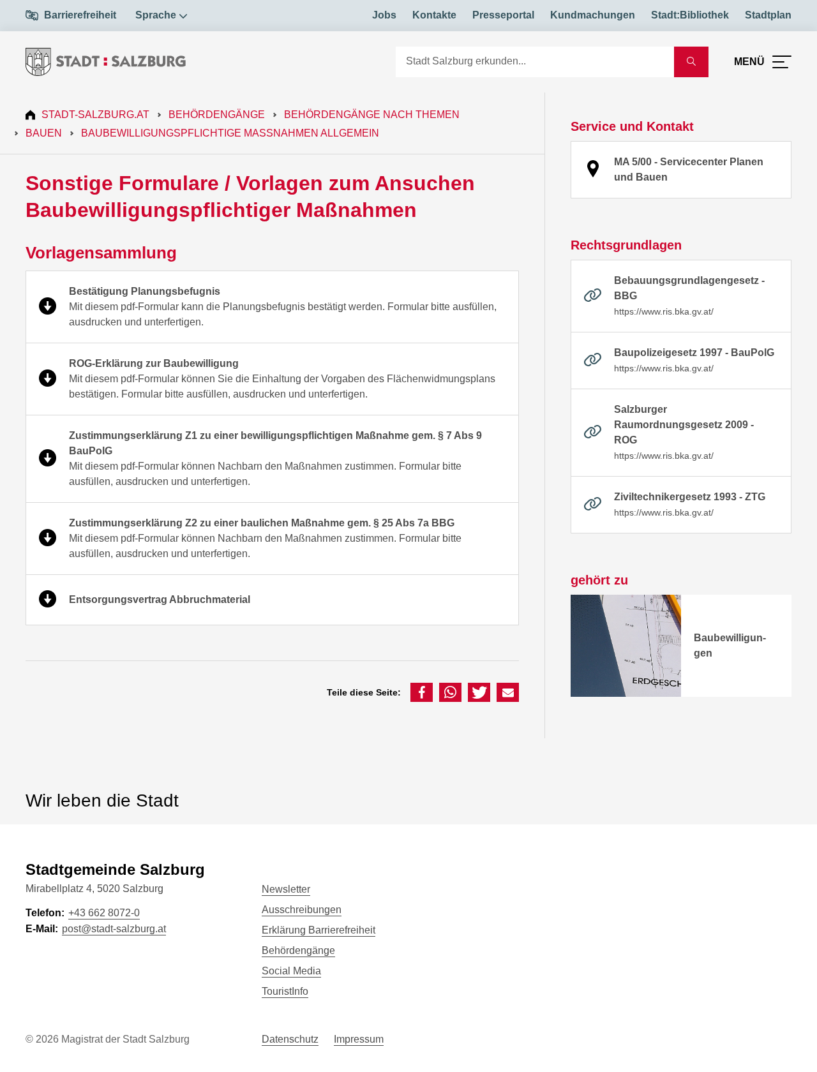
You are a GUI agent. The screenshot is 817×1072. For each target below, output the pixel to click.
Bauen (44, 133)
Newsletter (286, 889)
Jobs (384, 15)
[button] (421, 692)
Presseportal (503, 15)
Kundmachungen (592, 15)
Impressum (359, 1039)
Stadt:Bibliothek (690, 15)
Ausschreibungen (301, 909)
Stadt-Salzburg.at (95, 114)
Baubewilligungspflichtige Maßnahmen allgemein (230, 133)
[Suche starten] (691, 62)
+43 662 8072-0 (104, 912)
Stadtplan (768, 15)
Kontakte (434, 15)
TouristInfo (285, 991)
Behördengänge (217, 114)
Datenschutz (290, 1039)
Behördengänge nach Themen (372, 114)
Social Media (291, 970)
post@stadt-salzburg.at (114, 928)
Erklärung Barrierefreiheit (318, 930)
